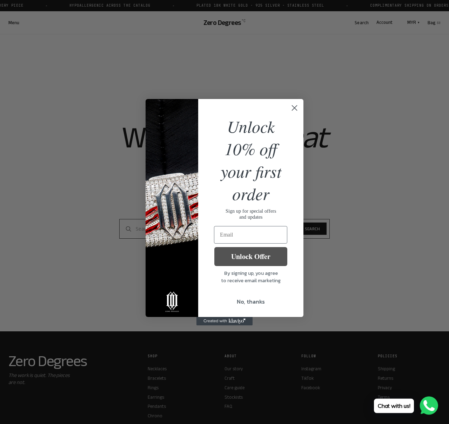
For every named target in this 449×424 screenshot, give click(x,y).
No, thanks (251, 301)
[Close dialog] (294, 108)
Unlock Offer (250, 256)
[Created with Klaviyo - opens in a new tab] (224, 321)
